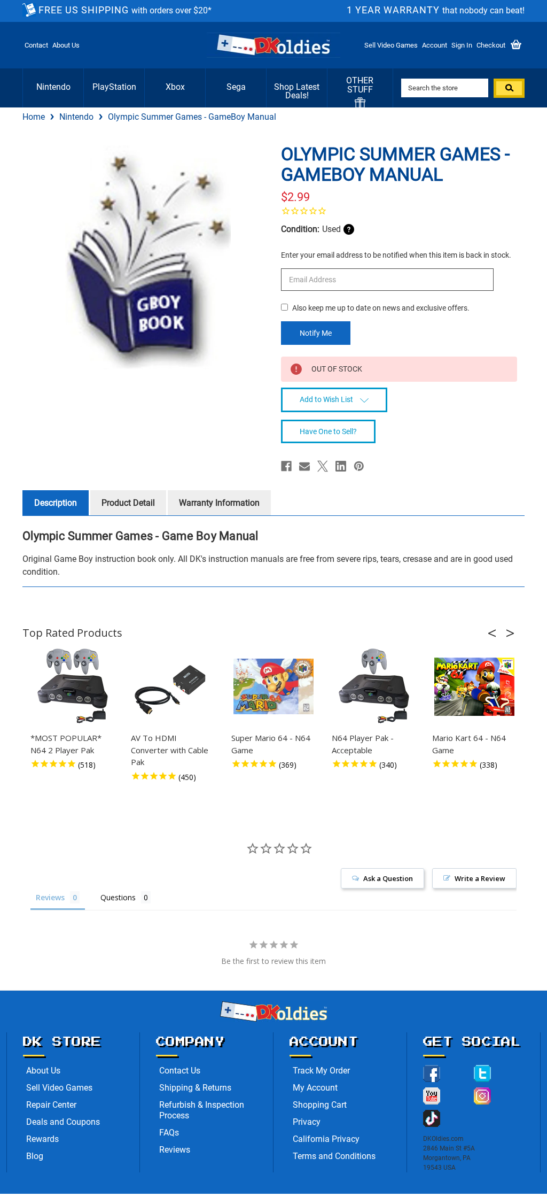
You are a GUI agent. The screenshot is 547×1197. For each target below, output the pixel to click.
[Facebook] (286, 466)
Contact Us (179, 1070)
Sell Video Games (391, 45)
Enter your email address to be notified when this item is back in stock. (396, 255)
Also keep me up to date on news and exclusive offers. (381, 308)
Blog (34, 1156)
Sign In (461, 45)
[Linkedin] (340, 466)
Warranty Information (219, 503)
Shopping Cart (320, 1105)
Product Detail (128, 503)
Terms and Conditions (334, 1156)
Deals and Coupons (63, 1122)
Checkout (490, 45)
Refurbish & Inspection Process (201, 1110)
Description (55, 503)
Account (434, 45)
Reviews (174, 1150)
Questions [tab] (118, 897)
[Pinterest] (359, 466)
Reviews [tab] (50, 897)
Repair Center (51, 1105)
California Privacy (326, 1139)
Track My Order (321, 1070)
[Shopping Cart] (516, 45)
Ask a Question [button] (388, 878)
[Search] (509, 88)
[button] (495, 633)
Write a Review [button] (480, 878)
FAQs (169, 1133)
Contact (36, 45)
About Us (66, 45)
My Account (315, 1088)
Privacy (307, 1122)
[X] (322, 466)
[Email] (304, 466)
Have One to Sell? (328, 431)
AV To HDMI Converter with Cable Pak (169, 749)
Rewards (42, 1139)
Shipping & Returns (195, 1088)
